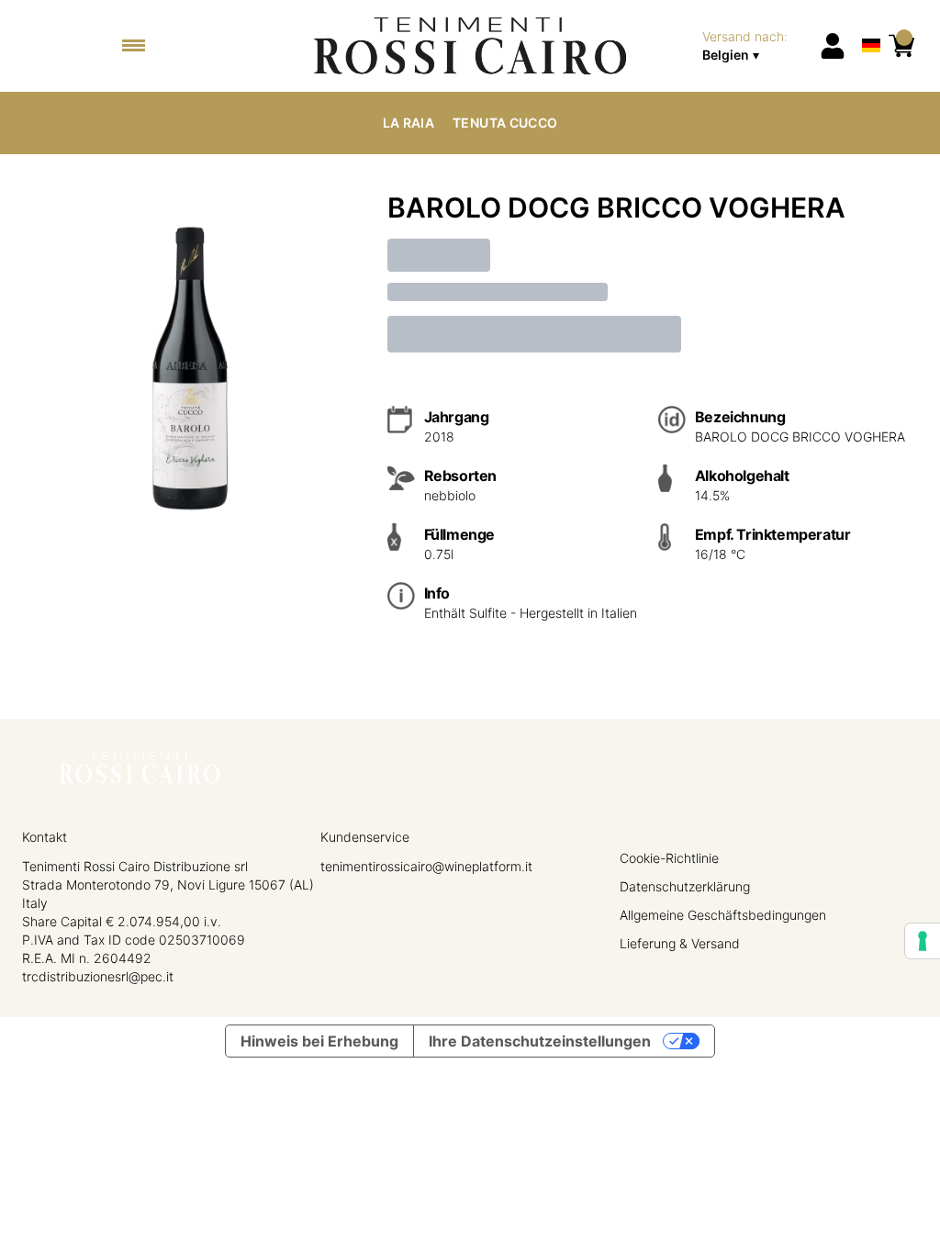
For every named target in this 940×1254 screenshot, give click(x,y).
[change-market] (755, 46)
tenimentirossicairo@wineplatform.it (426, 866)
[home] (469, 46)
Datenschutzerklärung (685, 886)
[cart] (901, 46)
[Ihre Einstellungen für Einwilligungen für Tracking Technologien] (922, 941)
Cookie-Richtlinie (669, 858)
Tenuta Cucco (505, 122)
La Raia (408, 122)
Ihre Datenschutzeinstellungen (540, 1041)
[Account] (832, 46)
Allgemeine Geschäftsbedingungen (723, 915)
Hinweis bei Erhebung (319, 1041)
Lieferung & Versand (680, 943)
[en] (871, 21)
